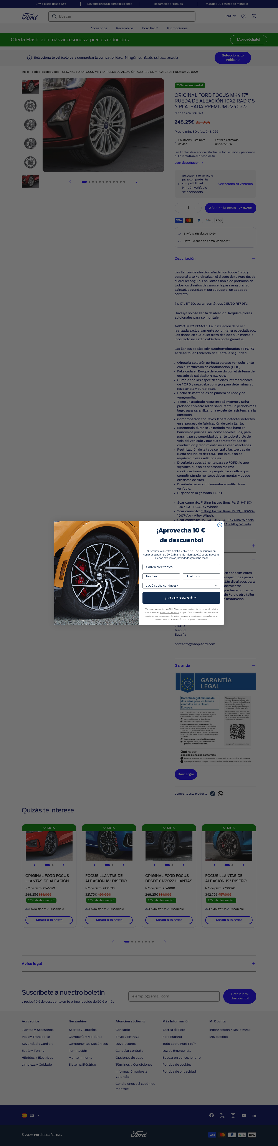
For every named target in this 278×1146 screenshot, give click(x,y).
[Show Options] (216, 586)
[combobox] (180, 586)
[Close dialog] (220, 525)
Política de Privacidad (169, 613)
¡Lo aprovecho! (181, 598)
